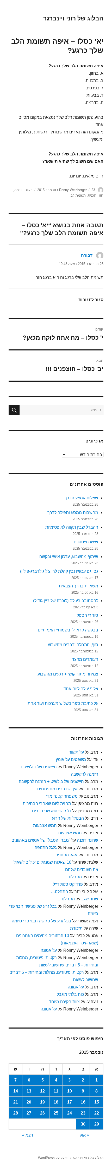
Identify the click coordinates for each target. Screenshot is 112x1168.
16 (83, 1102)
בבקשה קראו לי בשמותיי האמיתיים (68, 630)
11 (56, 1091)
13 (29, 1091)
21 (15, 1102)
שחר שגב (89, 899)
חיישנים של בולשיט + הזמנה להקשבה (51, 781)
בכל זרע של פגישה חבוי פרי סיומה (41, 921)
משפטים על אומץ (71, 759)
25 (56, 1113)
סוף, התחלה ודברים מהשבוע (73, 644)
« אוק (84, 1135)
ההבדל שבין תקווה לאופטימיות (71, 527)
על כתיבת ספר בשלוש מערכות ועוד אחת (63, 703)
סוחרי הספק (87, 615)
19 (42, 1102)
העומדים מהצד (85, 659)
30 (83, 1124)
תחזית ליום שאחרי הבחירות (47, 803)
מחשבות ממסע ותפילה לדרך (72, 512)
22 (96, 1113)
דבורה (86, 255)
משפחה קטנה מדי (62, 796)
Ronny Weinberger (73, 190)
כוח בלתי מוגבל (70, 994)
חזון (100, 195)
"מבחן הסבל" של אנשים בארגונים (40, 840)
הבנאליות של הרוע (68, 818)
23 (83, 1113)
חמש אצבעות (45, 825)
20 (29, 1102)
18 (56, 1102)
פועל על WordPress (52, 1158)
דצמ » (27, 1135)
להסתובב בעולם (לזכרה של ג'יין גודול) (65, 600)
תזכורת (76, 928)
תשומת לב (78, 195)
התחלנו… (73, 877)
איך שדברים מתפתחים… (55, 789)
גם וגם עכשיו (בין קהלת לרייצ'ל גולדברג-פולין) (59, 571)
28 (15, 1113)
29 (96, 1124)
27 (29, 1113)
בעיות (28, 190)
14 (15, 1091)
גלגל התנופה (46, 847)
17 (69, 1102)
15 (96, 1102)
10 (69, 1091)
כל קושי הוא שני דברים (51, 811)
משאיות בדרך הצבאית (78, 586)
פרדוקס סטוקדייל (68, 884)
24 (69, 1113)
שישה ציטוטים (86, 542)
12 (42, 1091)
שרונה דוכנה (87, 840)
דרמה (18, 190)
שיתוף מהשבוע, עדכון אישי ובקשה (68, 556)
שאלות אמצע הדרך (81, 498)
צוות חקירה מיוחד (64, 1001)
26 (42, 1113)
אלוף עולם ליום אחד (81, 688)
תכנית (92, 195)
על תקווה (76, 752)
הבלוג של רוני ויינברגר (73, 18)
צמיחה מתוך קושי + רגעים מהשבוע (68, 674)
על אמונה (49, 950)
